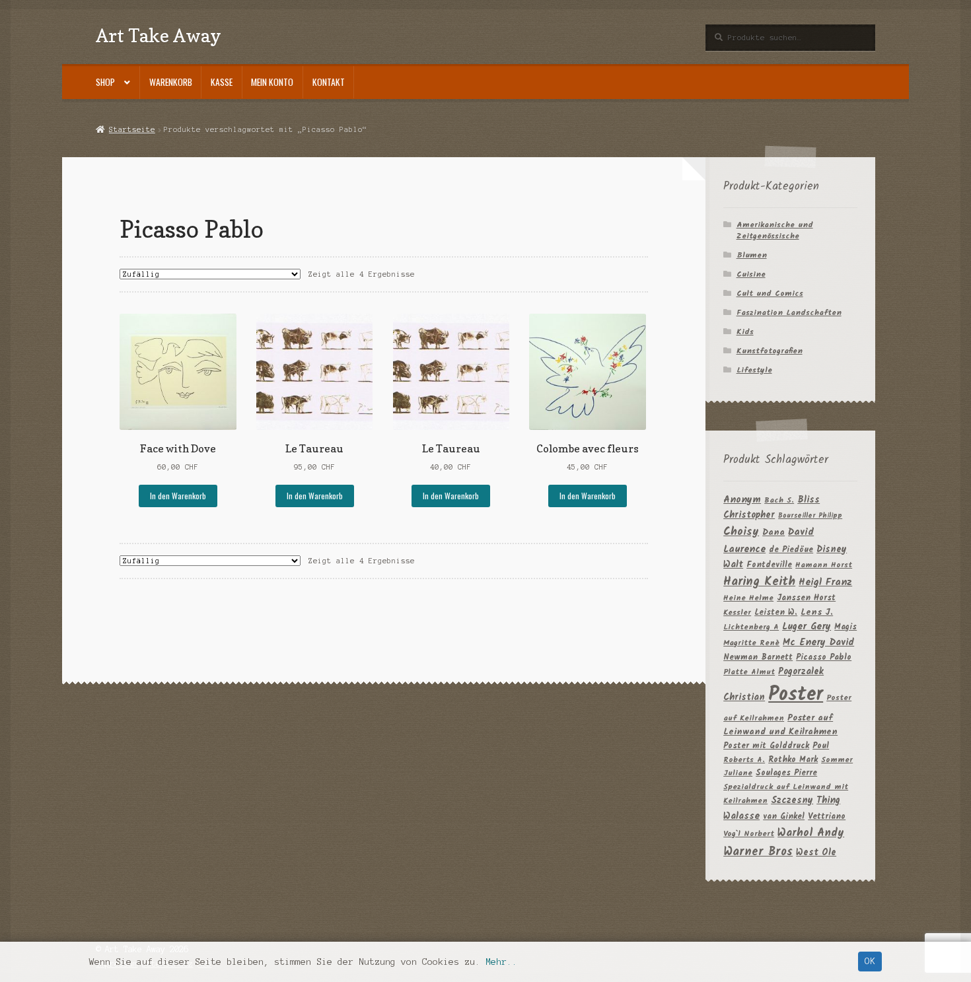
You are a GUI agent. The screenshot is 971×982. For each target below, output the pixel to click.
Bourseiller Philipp (810, 516)
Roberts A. (744, 760)
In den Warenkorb (178, 495)
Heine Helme (748, 598)
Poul (820, 746)
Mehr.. (501, 962)
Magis (845, 627)
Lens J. (817, 612)
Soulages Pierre (786, 773)
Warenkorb (170, 81)
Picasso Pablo (823, 657)
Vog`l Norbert (748, 833)
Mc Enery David (818, 642)
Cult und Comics (770, 293)
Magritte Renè (751, 643)
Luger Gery (806, 627)
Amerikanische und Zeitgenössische (775, 230)
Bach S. (779, 500)
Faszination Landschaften (789, 312)
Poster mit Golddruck (766, 746)
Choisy (741, 532)
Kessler (737, 612)
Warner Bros (758, 852)
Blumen (752, 255)
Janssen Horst (806, 598)
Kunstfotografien (770, 351)
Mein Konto (272, 81)
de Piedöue (791, 550)
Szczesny (792, 800)
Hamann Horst (823, 565)
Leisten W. (775, 612)
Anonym (742, 500)
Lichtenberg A (751, 627)
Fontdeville (769, 565)
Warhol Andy (810, 833)
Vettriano (826, 817)
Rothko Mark (793, 760)
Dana (773, 533)
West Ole (816, 852)
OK (870, 961)
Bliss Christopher (771, 508)
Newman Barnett (758, 657)
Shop (105, 81)
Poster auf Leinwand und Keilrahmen (780, 725)
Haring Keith (759, 582)
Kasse (222, 81)
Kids (745, 332)
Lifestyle (754, 370)
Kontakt (328, 81)
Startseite (132, 129)
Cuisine (751, 274)
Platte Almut (749, 672)
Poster (795, 695)
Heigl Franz (825, 582)
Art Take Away (158, 35)
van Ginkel (784, 817)
